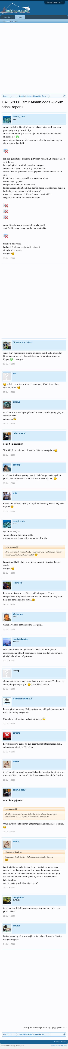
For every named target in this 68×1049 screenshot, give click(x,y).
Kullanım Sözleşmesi (59, 1045)
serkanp (17, 465)
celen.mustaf (19, 433)
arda (15, 493)
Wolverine (18, 614)
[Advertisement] (34, 59)
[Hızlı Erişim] (64, 96)
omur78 (16, 926)
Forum (19, 17)
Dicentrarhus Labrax (23, 342)
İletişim (56, 1042)
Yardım (63, 1042)
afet (14, 374)
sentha (16, 761)
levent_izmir (19, 116)
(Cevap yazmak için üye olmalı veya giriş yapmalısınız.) (45, 1028)
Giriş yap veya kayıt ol (54, 2)
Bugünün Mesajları (10, 21)
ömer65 (16, 402)
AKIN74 (16, 733)
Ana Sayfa (8, 17)
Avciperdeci (18, 897)
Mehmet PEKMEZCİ (22, 699)
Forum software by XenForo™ (12, 1045)
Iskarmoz (17, 583)
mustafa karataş (20, 639)
